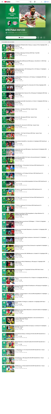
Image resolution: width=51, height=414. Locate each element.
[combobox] (22, 1)
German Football (18, 47)
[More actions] (44, 37)
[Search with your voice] (35, 1)
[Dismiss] (49, 42)
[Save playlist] (38, 37)
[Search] (31, 1)
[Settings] (41, 1)
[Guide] (2, 1)
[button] (25, 16)
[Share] (41, 37)
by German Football (11, 32)
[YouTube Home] (7, 1)
